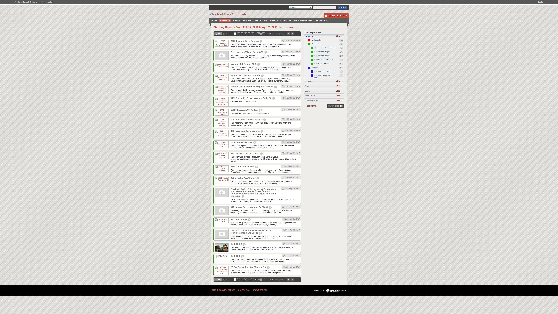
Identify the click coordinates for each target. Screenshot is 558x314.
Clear (338, 36)
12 (259, 34)
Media (307, 91)
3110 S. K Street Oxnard (243, 167)
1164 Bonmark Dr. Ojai (242, 142)
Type (307, 86)
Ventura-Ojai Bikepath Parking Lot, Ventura (252, 86)
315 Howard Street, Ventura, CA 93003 (249, 207)
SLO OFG (236, 256)
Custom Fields (311, 101)
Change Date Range (289, 27)
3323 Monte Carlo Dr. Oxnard (245, 153)
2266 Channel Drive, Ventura (245, 41)
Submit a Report (338, 16)
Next (292, 33)
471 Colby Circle (239, 219)
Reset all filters (311, 106)
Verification (310, 96)
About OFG (321, 20)
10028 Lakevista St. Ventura (245, 110)
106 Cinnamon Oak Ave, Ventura (247, 119)
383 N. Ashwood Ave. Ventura (245, 131)
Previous (288, 33)
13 (263, 34)
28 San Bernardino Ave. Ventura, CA (248, 267)
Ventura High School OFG (244, 64)
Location (309, 81)
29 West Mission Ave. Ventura (245, 75)
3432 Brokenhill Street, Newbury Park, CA (251, 98)
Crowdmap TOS (260, 290)
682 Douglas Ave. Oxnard (243, 178)
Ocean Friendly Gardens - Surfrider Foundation (36, 2)
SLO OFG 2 (236, 244)
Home (214, 20)
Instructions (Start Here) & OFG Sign (291, 20)
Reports (225, 20)
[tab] (324, 36)
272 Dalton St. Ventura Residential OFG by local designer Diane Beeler (252, 231)
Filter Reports (335, 106)
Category (309, 36)
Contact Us (260, 20)
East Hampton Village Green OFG (247, 52)
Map (228, 34)
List (219, 34)
